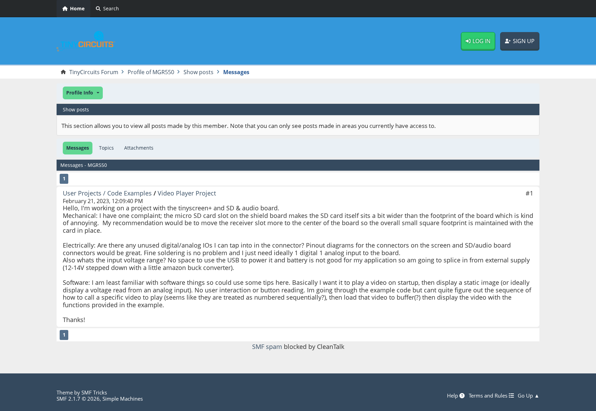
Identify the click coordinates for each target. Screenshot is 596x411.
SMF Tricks (94, 392)
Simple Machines (122, 398)
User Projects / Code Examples (107, 193)
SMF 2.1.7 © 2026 (78, 398)
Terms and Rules (489, 395)
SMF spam (267, 346)
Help (453, 395)
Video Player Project (187, 193)
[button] (83, 93)
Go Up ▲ (528, 395)
